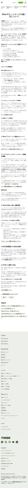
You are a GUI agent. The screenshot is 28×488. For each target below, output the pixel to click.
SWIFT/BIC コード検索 (6, 378)
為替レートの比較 (5, 386)
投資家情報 (3, 410)
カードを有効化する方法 (7, 114)
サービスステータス (5, 429)
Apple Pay (7, 183)
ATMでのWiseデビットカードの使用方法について (13, 313)
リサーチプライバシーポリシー (8, 455)
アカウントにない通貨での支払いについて (11, 241)
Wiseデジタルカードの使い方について (10, 311)
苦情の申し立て (4, 458)
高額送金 (3, 357)
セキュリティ (4, 402)
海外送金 (3, 354)
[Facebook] (2, 442)
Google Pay (15, 183)
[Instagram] (10, 442)
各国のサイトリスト (5, 461)
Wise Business (4, 341)
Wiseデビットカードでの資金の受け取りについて (12, 305)
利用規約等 (3, 448)
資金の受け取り (4, 362)
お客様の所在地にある (16, 481)
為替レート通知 (4, 384)
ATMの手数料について (6, 290)
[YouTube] (13, 442)
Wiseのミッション (5, 413)
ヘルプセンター (4, 426)
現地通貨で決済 (7, 259)
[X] (6, 442)
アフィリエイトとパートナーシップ (9, 415)
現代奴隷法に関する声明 (7, 463)
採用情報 (3, 407)
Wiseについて (4, 397)
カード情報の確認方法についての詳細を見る (11, 186)
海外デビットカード (5, 360)
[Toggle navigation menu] (25, 2)
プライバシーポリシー (6, 450)
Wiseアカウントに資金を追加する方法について (12, 149)
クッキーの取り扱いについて (8, 453)
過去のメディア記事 (5, 405)
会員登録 (20, 2)
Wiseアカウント (5, 352)
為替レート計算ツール (6, 373)
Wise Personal (4, 338)
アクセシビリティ (5, 466)
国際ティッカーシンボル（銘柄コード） (10, 376)
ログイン (14, 2)
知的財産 (3, 468)
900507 (3, 479)
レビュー (3, 418)
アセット (3, 365)
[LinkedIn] (17, 442)
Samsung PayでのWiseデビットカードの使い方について (14, 317)
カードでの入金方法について (8, 308)
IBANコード (4, 381)
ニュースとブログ (5, 400)
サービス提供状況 (5, 389)
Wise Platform (4, 343)
